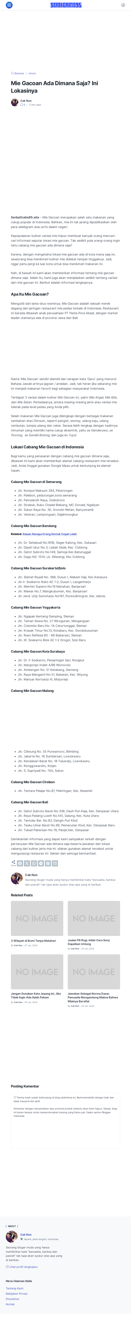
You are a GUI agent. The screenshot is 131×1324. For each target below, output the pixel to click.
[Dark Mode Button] (123, 5)
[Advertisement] (65, 41)
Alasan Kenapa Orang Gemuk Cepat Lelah (50, 534)
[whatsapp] (34, 863)
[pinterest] (48, 863)
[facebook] (20, 863)
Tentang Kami (14, 1288)
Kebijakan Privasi (16, 1293)
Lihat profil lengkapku (23, 1267)
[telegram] (41, 863)
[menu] (9, 5)
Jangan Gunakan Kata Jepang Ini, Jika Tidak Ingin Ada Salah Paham (36, 995)
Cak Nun (26, 1234)
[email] (55, 863)
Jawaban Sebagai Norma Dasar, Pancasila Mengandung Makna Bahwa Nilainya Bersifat (93, 997)
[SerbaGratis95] (66, 5)
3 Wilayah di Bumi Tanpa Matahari (33, 940)
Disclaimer (12, 1299)
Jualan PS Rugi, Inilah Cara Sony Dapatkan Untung (89, 942)
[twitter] (27, 863)
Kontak (10, 1304)
